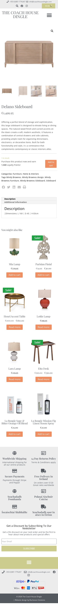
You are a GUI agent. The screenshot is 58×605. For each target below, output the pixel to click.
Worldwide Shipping (14, 458)
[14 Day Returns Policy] (44, 453)
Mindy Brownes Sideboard (32, 180)
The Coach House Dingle (20, 14)
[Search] (17, 6)
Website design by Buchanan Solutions (30, 600)
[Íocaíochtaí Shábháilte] (15, 507)
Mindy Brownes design (33, 177)
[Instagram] (26, 6)
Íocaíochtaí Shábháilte (14, 512)
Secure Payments (14, 476)
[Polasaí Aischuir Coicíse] (44, 491)
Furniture (17, 173)
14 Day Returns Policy (43, 458)
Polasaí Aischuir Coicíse (43, 498)
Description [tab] (9, 199)
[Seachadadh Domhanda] (15, 491)
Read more (14, 327)
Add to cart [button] (14, 274)
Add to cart (51, 164)
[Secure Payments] (15, 471)
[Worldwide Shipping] (15, 453)
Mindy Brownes (13, 177)
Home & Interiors (31, 173)
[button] (49, 15)
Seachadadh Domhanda (15, 498)
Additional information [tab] (15, 202)
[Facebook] (21, 6)
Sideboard (51, 180)
